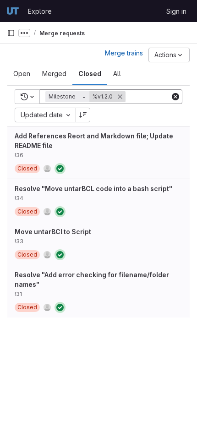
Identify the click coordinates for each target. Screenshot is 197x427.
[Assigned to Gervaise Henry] (47, 168)
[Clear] (175, 96)
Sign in (176, 11)
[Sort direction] (83, 115)
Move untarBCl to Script (53, 231)
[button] (86, 97)
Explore (40, 11)
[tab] (21, 73)
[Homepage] (13, 11)
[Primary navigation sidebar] (11, 33)
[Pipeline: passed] (60, 168)
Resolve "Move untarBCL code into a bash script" (93, 188)
